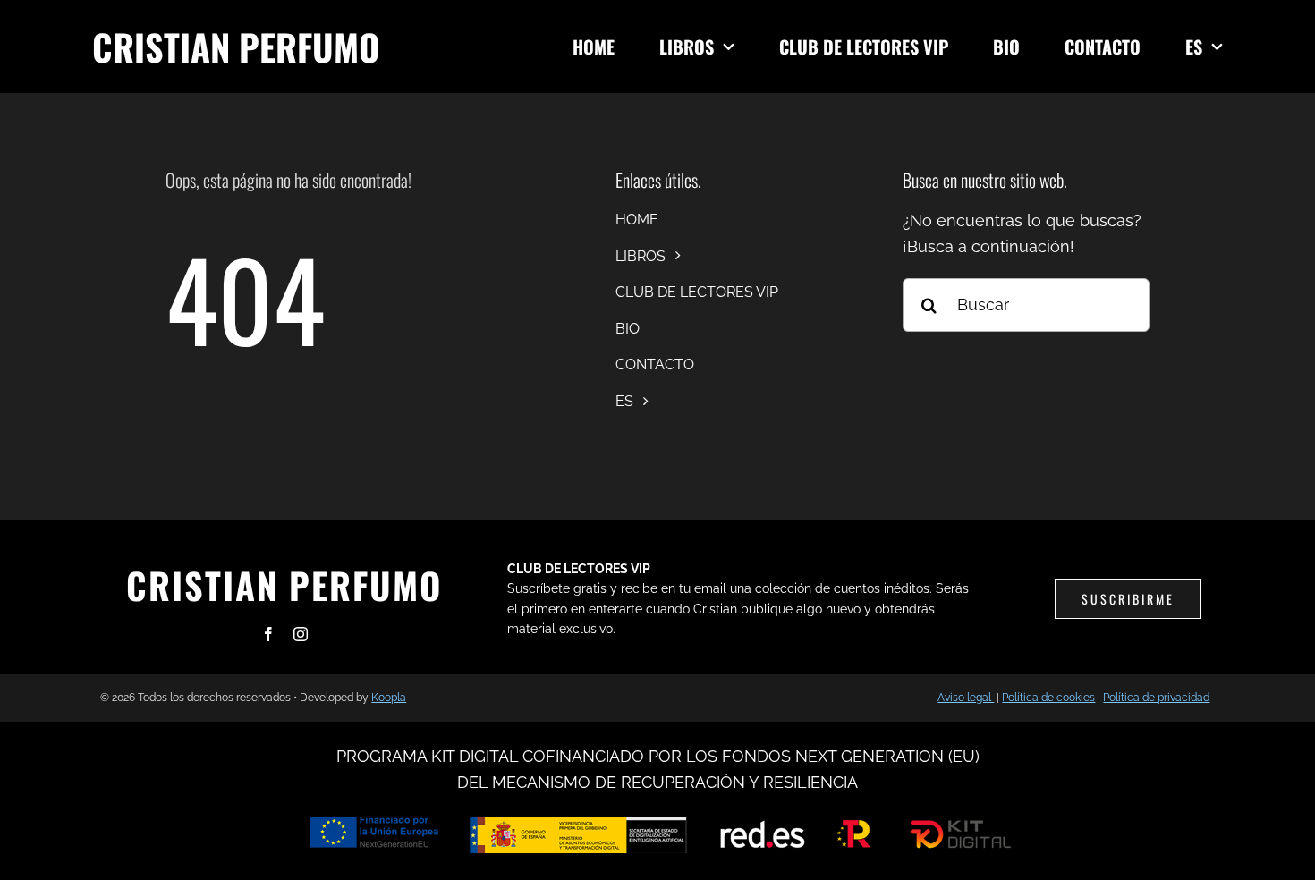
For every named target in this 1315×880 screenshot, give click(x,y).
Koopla (388, 697)
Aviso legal (965, 697)
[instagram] (300, 634)
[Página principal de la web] (318, 46)
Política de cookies (1048, 697)
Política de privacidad (1156, 697)
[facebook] (268, 634)
